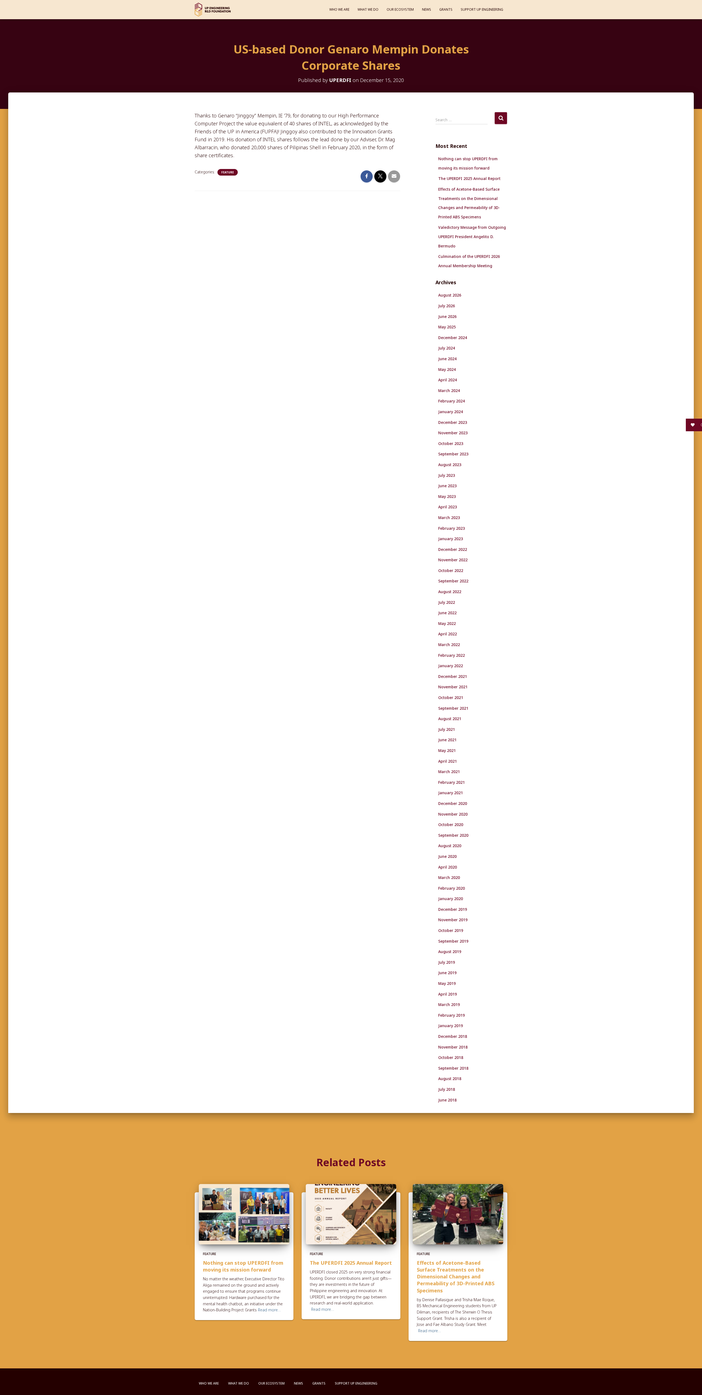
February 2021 (451, 782)
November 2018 (453, 1047)
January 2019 (450, 1025)
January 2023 (450, 538)
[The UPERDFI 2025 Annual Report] (351, 1213)
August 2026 (449, 295)
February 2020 (451, 888)
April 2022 (447, 633)
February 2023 (451, 528)
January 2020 (450, 898)
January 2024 (450, 411)
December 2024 (452, 337)
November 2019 (453, 919)
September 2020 (453, 835)
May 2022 (447, 623)
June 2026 (447, 316)
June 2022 (447, 612)
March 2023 (449, 517)
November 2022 (453, 559)
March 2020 (449, 877)
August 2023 (449, 464)
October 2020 (450, 824)
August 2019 (449, 951)
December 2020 (452, 803)
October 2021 (450, 697)
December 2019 (452, 909)
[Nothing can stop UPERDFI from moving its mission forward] (244, 1213)
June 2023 (447, 485)
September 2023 (453, 453)
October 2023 (450, 443)
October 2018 (450, 1057)
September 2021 (453, 708)
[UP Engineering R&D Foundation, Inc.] (213, 9)
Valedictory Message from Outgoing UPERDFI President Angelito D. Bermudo (472, 236)
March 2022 (449, 644)
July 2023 (446, 475)
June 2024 (447, 358)
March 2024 (449, 390)
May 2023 (447, 496)
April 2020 (447, 867)
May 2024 (447, 369)
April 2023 (447, 506)
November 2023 (453, 432)
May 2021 (447, 750)
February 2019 (451, 1015)
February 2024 (451, 401)
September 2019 (453, 941)
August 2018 (449, 1078)
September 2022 (453, 581)
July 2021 (446, 729)
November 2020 (453, 814)
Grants (445, 9)
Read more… (269, 1309)
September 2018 (453, 1068)
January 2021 (450, 792)
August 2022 (449, 591)
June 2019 (447, 972)
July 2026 (446, 305)
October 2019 (450, 930)
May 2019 (447, 983)
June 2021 (447, 739)
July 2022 (446, 602)
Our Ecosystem (400, 9)
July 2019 (446, 962)
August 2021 (449, 718)
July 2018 (446, 1089)
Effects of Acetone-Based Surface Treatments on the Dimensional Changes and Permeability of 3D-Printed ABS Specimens (455, 1276)
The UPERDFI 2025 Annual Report (469, 178)
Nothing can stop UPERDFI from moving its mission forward (243, 1266)
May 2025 (447, 326)
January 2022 (450, 665)
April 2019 (447, 994)
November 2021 (453, 686)
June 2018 (447, 1100)
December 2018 (452, 1036)
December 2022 (452, 549)
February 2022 (451, 655)
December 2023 (452, 422)
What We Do (368, 9)
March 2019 (449, 1004)
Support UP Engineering (482, 9)
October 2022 (450, 570)
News (426, 9)
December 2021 (452, 676)
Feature (227, 172)
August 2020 (449, 845)
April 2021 (447, 761)
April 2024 (447, 379)
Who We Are (339, 9)
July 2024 (446, 348)
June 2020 (447, 856)
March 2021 (449, 771)
